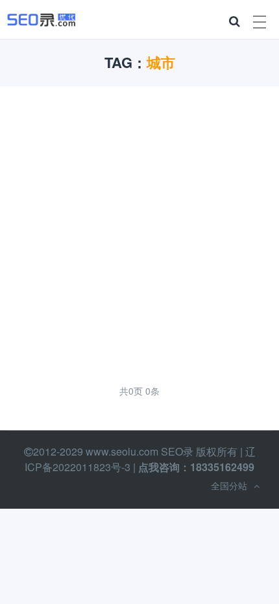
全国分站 (229, 485)
